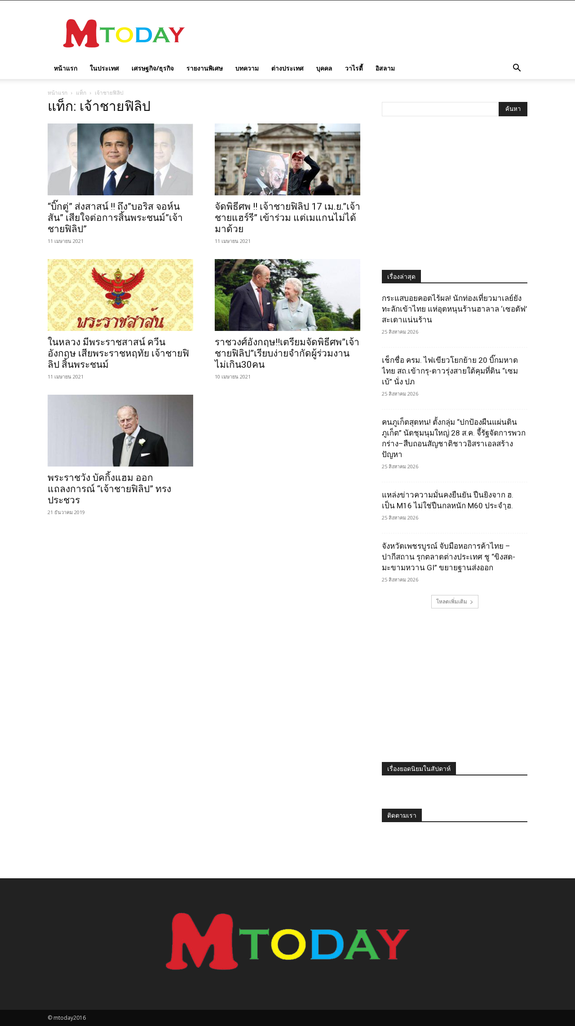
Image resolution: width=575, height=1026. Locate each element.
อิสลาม (385, 68)
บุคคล (324, 68)
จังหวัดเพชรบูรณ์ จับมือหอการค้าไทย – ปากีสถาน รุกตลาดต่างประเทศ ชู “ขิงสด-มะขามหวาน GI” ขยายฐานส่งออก (448, 557)
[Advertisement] (363, 33)
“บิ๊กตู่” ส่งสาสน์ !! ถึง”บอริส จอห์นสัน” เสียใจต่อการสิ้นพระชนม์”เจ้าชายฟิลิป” (115, 217)
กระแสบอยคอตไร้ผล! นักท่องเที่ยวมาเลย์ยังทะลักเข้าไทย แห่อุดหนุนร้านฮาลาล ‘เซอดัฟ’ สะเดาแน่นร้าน (454, 309)
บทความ (247, 68)
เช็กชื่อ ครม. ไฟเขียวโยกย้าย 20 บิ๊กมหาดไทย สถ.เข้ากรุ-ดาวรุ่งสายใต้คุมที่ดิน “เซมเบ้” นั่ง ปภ (450, 371)
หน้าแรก (65, 68)
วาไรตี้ (354, 68)
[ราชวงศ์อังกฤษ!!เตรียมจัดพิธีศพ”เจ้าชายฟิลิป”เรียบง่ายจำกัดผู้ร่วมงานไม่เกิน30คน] (287, 295)
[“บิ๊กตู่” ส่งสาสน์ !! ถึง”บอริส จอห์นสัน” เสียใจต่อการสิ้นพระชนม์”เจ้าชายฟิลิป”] (120, 159)
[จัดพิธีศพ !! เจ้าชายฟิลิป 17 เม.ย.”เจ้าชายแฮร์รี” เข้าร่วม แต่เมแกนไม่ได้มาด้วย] (287, 159)
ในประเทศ (104, 68)
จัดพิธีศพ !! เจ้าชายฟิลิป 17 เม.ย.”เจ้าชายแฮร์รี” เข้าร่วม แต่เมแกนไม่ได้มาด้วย (287, 217)
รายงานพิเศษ (204, 68)
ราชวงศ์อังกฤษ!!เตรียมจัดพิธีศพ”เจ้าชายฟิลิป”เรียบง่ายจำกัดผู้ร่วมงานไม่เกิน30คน (287, 353)
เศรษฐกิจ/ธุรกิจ (153, 68)
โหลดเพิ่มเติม (451, 601)
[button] (516, 69)
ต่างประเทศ (287, 68)
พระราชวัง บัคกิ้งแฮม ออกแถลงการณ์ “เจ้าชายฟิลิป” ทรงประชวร (109, 489)
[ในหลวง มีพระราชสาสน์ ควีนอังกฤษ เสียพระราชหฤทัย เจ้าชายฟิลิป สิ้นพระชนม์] (120, 295)
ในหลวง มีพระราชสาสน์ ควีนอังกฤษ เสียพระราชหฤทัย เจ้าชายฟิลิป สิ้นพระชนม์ (118, 353)
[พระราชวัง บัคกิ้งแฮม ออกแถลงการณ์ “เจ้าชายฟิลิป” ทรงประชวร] (120, 431)
